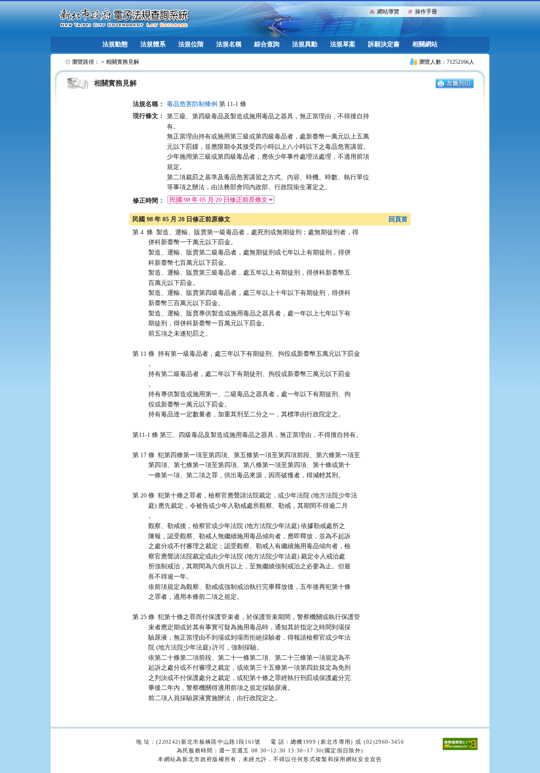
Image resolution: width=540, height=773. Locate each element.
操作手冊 (426, 12)
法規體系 (153, 44)
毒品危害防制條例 (192, 104)
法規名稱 (229, 44)
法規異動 (304, 44)
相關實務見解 (122, 62)
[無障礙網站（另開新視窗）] (460, 743)
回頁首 (398, 219)
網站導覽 (388, 12)
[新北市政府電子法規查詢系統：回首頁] (124, 18)
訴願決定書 (384, 44)
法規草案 (342, 44)
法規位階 (191, 44)
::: (362, 11)
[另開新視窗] (455, 83)
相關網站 (425, 44)
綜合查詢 (266, 44)
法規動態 (115, 44)
